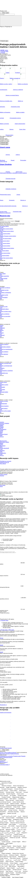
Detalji (1, 645)
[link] (14, 137)
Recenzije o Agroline (5, 753)
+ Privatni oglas (3, 629)
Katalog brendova (14, 753)
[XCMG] (5, 715)
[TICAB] (5, 719)
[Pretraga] (10, 20)
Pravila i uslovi (3, 752)
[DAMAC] (5, 722)
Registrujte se (3, 704)
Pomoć (5, 748)
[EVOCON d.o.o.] (5, 739)
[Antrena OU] (15, 732)
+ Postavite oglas (4, 620)
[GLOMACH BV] (5, 732)
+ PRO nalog (11, 629)
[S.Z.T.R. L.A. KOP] (15, 745)
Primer (1, 638)
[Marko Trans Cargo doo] (5, 742)
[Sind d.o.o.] (15, 729)
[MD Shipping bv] (15, 742)
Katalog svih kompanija (5, 712)
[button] (14, 33)
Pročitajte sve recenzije (5, 461)
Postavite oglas (4, 142)
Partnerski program (7, 757)
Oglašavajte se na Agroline (6, 756)
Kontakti (10, 748)
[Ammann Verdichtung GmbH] (5, 735)
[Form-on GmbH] (15, 725)
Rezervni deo (5, 216)
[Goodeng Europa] (15, 722)
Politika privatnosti (11, 752)
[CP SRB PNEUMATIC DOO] (15, 735)
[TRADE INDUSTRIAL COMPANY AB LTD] (15, 719)
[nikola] (5, 745)
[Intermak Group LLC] (5, 729)
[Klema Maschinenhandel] (5, 725)
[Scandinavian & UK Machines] (15, 739)
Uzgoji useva (5, 147)
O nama (2, 748)
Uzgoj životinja (6, 164)
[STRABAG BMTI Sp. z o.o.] (15, 715)
